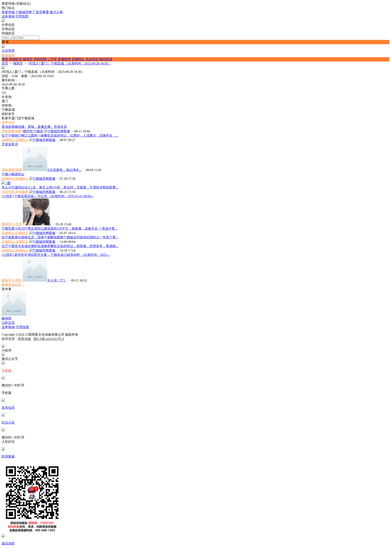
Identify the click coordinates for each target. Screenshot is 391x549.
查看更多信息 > (13, 284)
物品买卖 (105, 59)
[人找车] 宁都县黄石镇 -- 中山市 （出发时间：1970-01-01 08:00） (48, 196)
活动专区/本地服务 (15, 192)
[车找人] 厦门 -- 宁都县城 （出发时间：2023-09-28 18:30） (69, 63)
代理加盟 (22, 16)
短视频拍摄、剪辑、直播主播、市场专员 (34, 126)
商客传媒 (24, 339)
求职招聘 (39, 59)
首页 (5, 59)
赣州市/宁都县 (33, 131)
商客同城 (8, 12)
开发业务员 (10, 144)
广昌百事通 (41, 12)
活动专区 (92, 59)
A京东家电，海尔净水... (64, 170)
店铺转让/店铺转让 (15, 140)
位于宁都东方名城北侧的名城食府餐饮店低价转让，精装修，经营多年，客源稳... (60, 246)
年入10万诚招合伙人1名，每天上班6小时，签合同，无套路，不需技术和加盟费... (60, 187)
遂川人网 (56, 12)
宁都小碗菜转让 (13, 174)
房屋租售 (64, 59)
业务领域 (8, 16)
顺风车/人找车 (12, 224)
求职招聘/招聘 (12, 131)
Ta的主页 (8, 322)
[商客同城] (3, 21)
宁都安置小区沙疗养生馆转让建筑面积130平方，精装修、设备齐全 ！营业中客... (59, 228)
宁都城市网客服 (58, 131)
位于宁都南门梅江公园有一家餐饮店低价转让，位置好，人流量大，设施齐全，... (60, 135)
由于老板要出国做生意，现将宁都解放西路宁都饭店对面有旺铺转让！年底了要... (60, 237)
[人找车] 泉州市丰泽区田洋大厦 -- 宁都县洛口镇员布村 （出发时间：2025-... (56, 254)
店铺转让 (78, 59)
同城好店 (15, 59)
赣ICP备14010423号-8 (48, 339)
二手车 (52, 59)
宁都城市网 (23, 12)
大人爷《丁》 (57, 280)
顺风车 (28, 59)
